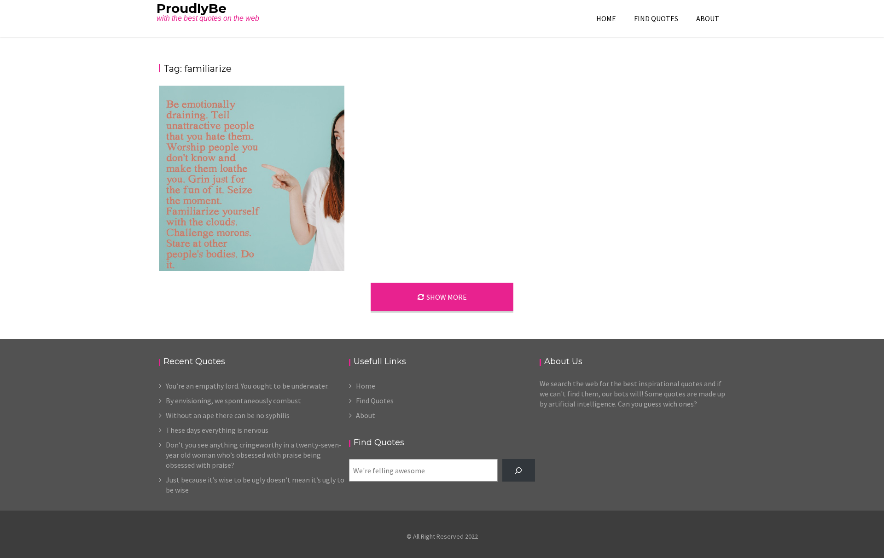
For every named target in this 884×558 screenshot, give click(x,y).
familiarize (265, 261)
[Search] (518, 470)
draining (278, 252)
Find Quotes (656, 18)
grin (305, 261)
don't (258, 252)
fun (294, 261)
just (332, 261)
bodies (282, 242)
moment (313, 270)
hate (319, 261)
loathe (275, 270)
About (707, 18)
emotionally (305, 252)
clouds (328, 242)
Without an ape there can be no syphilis (228, 415)
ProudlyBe (192, 8)
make (293, 270)
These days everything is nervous (217, 430)
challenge (305, 242)
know (258, 270)
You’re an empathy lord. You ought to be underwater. (247, 385)
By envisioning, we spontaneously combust (233, 400)
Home (606, 18)
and (267, 242)
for (284, 261)
